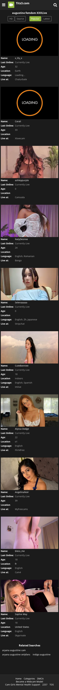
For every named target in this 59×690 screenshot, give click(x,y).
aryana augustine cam (14, 650)
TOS (52, 684)
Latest (46, 18)
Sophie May (21, 614)
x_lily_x (18, 58)
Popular (35, 18)
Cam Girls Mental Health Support (22, 684)
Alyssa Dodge (22, 428)
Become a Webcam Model (29, 681)
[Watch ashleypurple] (29, 162)
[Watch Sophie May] (29, 596)
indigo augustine (42, 654)
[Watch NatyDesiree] (29, 221)
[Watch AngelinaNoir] (29, 474)
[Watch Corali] (29, 103)
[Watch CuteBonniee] (29, 347)
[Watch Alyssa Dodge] (29, 410)
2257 (44, 684)
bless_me (20, 551)
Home (18, 678)
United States (22, 626)
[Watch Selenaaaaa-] (29, 284)
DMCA (40, 678)
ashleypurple (22, 180)
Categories (29, 678)
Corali (18, 121)
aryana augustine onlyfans (16, 654)
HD (11, 18)
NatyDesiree (21, 239)
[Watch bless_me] (29, 533)
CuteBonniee (21, 365)
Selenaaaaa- (21, 302)
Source (20, 18)
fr (16, 563)
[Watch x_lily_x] (29, 40)
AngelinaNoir (22, 492)
